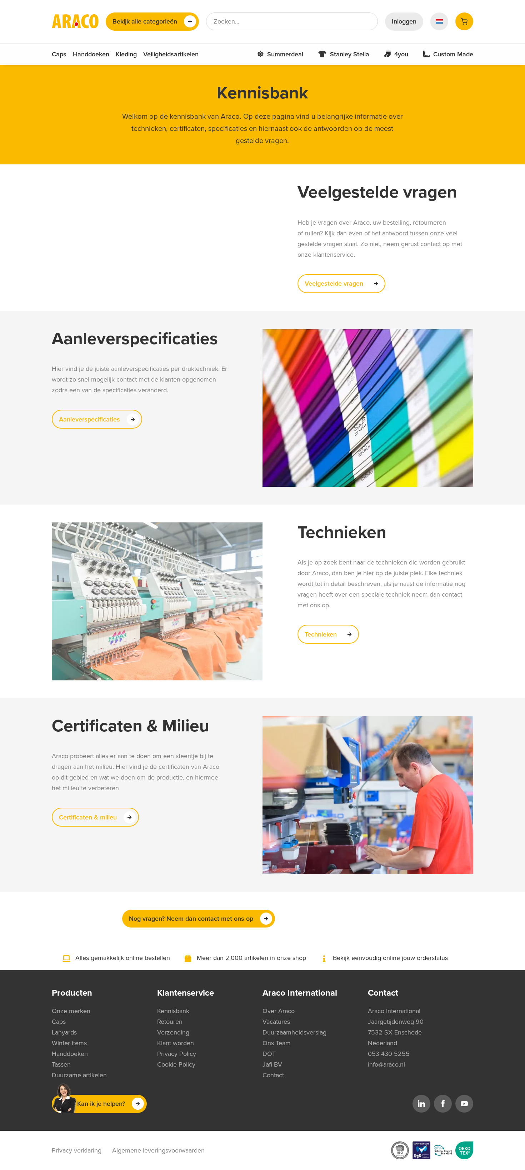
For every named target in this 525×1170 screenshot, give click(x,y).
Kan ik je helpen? (101, 1104)
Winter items (69, 1043)
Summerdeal (285, 54)
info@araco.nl (386, 1064)
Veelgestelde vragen (334, 283)
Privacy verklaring (76, 1150)
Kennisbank (173, 1011)
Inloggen (404, 21)
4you (401, 54)
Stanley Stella (349, 54)
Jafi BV (272, 1064)
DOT (269, 1054)
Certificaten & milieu (88, 817)
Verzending (173, 1032)
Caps (59, 54)
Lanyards (64, 1032)
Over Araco (278, 1011)
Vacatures (276, 1022)
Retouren (169, 1022)
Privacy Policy (176, 1054)
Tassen (61, 1064)
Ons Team (276, 1043)
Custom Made (453, 54)
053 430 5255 (389, 1054)
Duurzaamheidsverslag (294, 1032)
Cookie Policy (176, 1064)
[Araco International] (75, 21)
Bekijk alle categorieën (144, 21)
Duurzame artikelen (79, 1075)
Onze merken (71, 1011)
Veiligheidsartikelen (171, 54)
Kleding (126, 54)
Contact (273, 1075)
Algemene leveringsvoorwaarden (158, 1150)
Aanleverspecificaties (89, 419)
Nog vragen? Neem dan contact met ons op (191, 919)
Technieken (321, 634)
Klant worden (175, 1043)
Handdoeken (91, 54)
